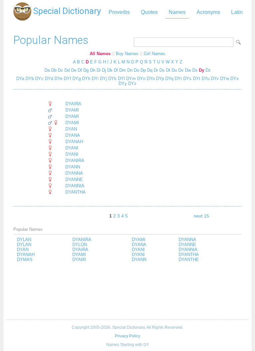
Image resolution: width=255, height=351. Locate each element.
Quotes (149, 12)
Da (47, 70)
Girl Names (154, 53)
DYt (196, 78)
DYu (205, 78)
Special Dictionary (67, 11)
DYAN (71, 129)
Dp (143, 70)
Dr (156, 70)
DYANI (71, 147)
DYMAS (25, 259)
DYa (20, 78)
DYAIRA (73, 103)
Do (136, 70)
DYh (85, 78)
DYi (94, 78)
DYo (150, 78)
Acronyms (208, 12)
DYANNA (74, 173)
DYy (123, 83)
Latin (237, 12)
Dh (92, 70)
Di (99, 70)
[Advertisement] (127, 291)
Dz (208, 70)
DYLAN (24, 239)
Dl (116, 70)
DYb (29, 78)
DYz (131, 83)
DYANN (72, 166)
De (73, 70)
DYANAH (74, 141)
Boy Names (127, 53)
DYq (168, 78)
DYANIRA (74, 160)
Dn (129, 70)
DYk (112, 78)
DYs (187, 78)
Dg (86, 70)
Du (174, 70)
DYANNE (74, 179)
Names (177, 12)
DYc (38, 78)
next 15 (201, 216)
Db (53, 70)
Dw (188, 70)
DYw (224, 78)
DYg (76, 78)
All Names (100, 53)
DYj (103, 78)
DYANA (72, 135)
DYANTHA (75, 192)
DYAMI (72, 110)
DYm (130, 78)
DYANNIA (74, 185)
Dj (104, 70)
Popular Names (50, 40)
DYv (214, 78)
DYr (177, 78)
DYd (48, 78)
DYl (121, 78)
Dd (67, 70)
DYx (234, 78)
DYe (57, 78)
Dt (168, 70)
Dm (122, 70)
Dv (181, 70)
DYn (140, 78)
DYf (66, 78)
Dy (201, 70)
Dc (60, 70)
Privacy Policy (127, 336)
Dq (149, 70)
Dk (110, 70)
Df (80, 70)
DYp (159, 78)
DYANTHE (189, 259)
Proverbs (119, 12)
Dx (195, 70)
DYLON (79, 244)
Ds (162, 70)
